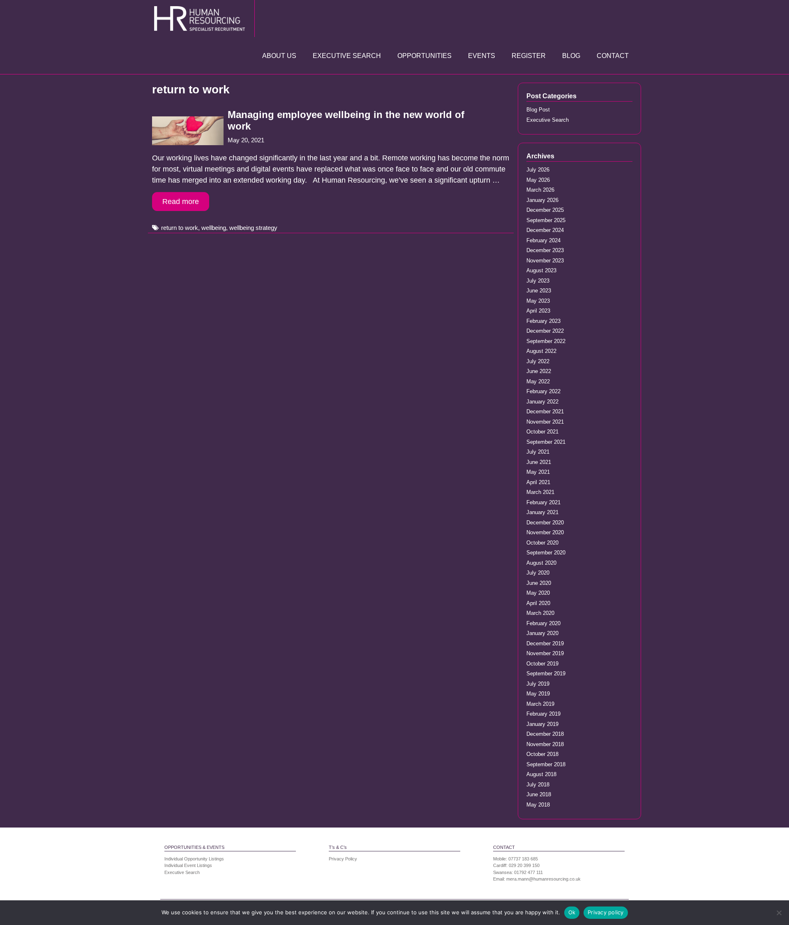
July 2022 (537, 361)
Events (481, 55)
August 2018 (541, 774)
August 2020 (541, 563)
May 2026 (538, 180)
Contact (613, 55)
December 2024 (545, 230)
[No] (779, 913)
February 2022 (543, 391)
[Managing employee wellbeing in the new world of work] (188, 143)
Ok (572, 912)
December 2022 (545, 331)
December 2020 (545, 522)
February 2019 (543, 714)
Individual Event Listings (188, 865)
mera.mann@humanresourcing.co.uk (543, 878)
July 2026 (537, 170)
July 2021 (537, 452)
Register (529, 55)
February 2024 (543, 240)
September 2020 (545, 552)
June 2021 (538, 462)
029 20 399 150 (524, 865)
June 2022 (538, 371)
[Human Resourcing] (201, 18)
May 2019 (538, 694)
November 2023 (545, 260)
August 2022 (541, 351)
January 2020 (542, 633)
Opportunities (424, 55)
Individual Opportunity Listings (194, 858)
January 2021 (542, 512)
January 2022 (542, 402)
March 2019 (540, 704)
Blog (571, 55)
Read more (180, 201)
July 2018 (537, 784)
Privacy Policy (343, 858)
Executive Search (347, 55)
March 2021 (540, 492)
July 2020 (537, 573)
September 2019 (545, 673)
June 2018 (538, 794)
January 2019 (542, 724)
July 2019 (537, 684)
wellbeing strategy (253, 227)
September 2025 (545, 220)
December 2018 (545, 734)
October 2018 (542, 754)
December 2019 (545, 643)
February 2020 (543, 623)
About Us (279, 55)
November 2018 (545, 744)
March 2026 (540, 190)
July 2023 (537, 281)
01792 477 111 (528, 872)
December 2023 (545, 250)
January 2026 (542, 200)
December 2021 (545, 411)
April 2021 (538, 482)
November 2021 (545, 422)
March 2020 (540, 613)
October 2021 (542, 432)
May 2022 (538, 381)
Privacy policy (606, 912)
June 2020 (538, 583)
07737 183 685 (523, 858)
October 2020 (542, 543)
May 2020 (538, 593)
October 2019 (542, 664)
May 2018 (538, 805)
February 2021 (543, 502)
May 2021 (538, 472)
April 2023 (538, 311)
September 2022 (545, 341)
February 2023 (543, 321)
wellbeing (213, 227)
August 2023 (541, 270)
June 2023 (538, 290)
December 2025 (545, 210)
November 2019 (545, 653)
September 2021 (545, 442)
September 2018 (545, 764)
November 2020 (545, 532)
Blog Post (538, 110)
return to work (179, 227)
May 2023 (538, 301)
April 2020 (538, 603)
